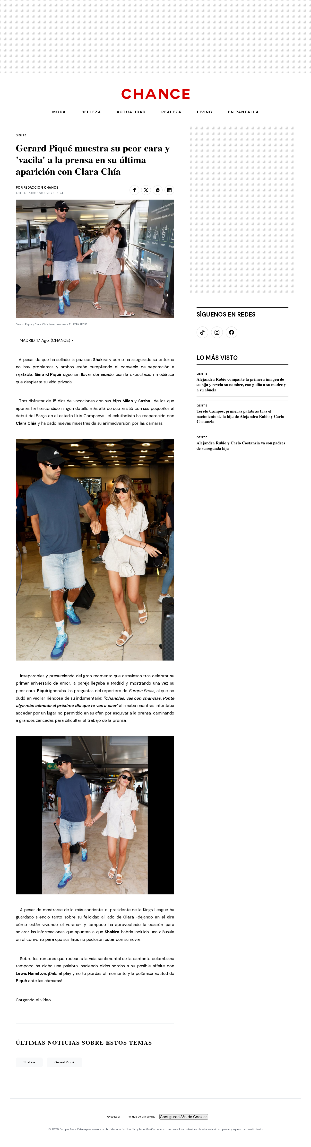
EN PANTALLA (243, 112)
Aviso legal (113, 1116)
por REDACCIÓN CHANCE (37, 187)
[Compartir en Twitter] (146, 190)
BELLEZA (91, 112)
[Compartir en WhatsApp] (158, 190)
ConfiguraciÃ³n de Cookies (183, 1116)
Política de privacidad (142, 1116)
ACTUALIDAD (131, 112)
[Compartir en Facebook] (134, 190)
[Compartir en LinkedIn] (169, 190)
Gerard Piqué (64, 1062)
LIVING (205, 112)
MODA (59, 112)
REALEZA (171, 112)
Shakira (29, 1062)
